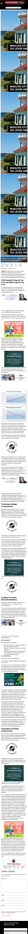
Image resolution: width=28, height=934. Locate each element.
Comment (4, 879)
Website (3, 906)
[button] (2, 265)
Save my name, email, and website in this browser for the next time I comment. (13, 914)
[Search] (21, 8)
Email (3, 901)
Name (3, 896)
